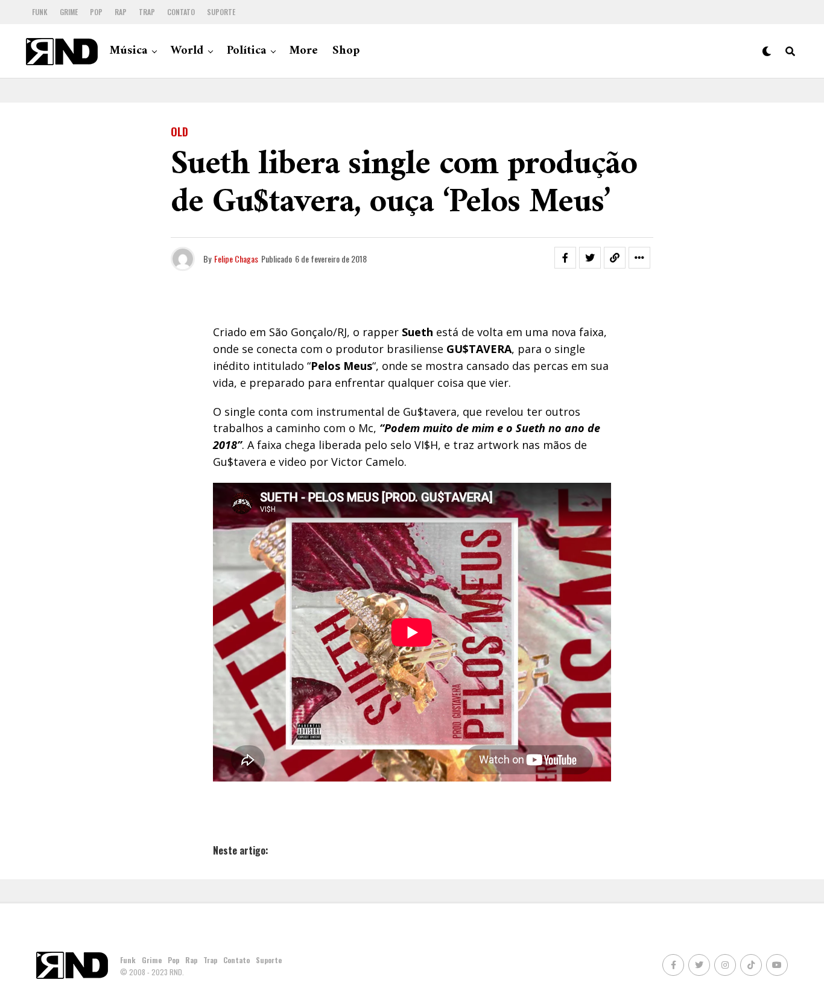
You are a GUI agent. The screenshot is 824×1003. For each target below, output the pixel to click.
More (304, 51)
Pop (96, 12)
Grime (69, 12)
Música (128, 51)
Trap (147, 12)
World (187, 51)
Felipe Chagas (236, 258)
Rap (121, 12)
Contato (181, 12)
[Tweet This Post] (590, 258)
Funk (40, 12)
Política (246, 51)
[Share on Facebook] (565, 258)
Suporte (221, 12)
